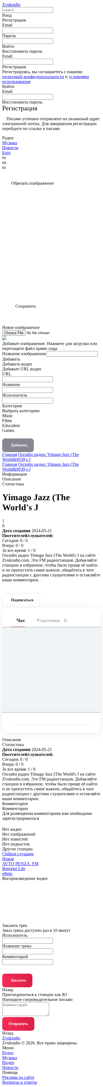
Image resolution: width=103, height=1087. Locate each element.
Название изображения (24, 353)
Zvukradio (11, 4)
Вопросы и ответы (19, 1082)
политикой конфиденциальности (33, 76)
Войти (8, 86)
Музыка (9, 1057)
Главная (9, 454)
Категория (12, 405)
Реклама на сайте (18, 1077)
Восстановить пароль (22, 51)
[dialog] (51, 407)
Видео (8, 1062)
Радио (7, 1052)
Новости (10, 1067)
